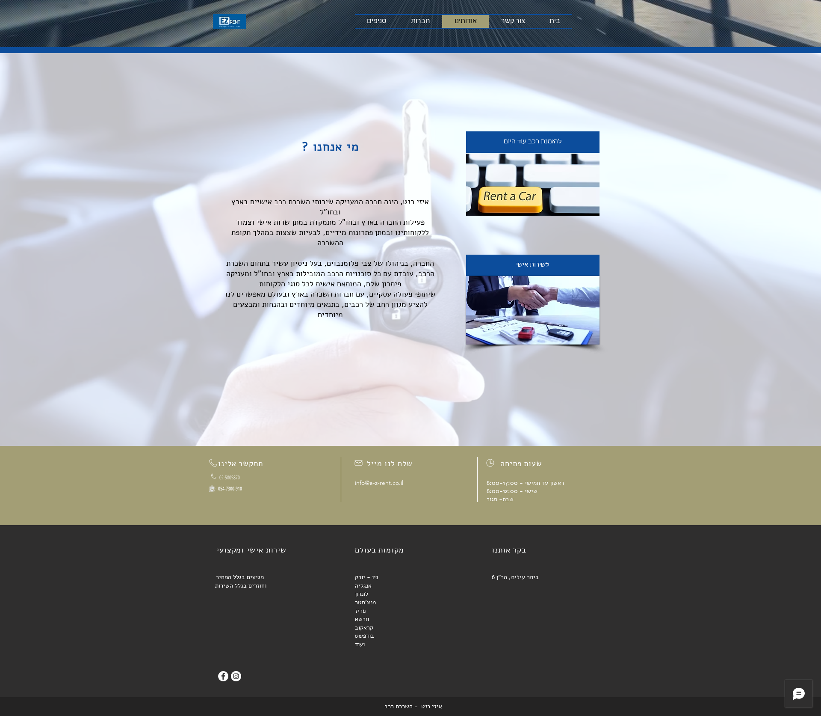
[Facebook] (223, 676)
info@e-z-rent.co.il (379, 483)
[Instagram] (236, 676)
